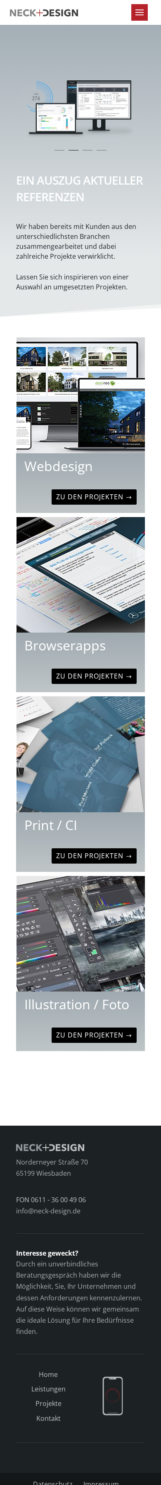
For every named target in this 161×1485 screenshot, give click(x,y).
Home (48, 1374)
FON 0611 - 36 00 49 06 (51, 1199)
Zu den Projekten (89, 496)
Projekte (49, 1403)
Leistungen (48, 1389)
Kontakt (48, 1418)
